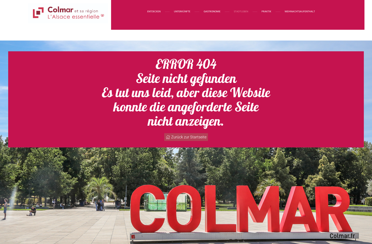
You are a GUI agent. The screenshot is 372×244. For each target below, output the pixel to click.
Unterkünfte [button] (182, 12)
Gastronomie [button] (212, 12)
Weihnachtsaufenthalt (300, 12)
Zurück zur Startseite (188, 137)
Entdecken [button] (154, 12)
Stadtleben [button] (241, 12)
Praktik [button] (266, 12)
